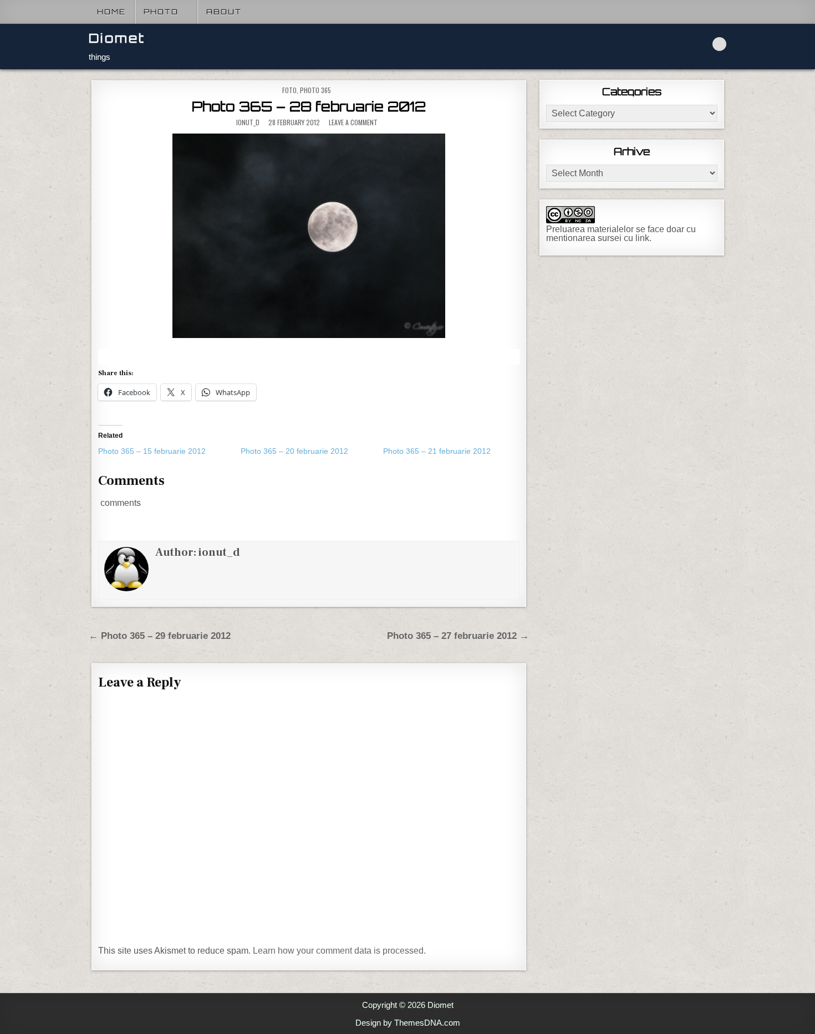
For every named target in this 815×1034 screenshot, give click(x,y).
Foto (289, 90)
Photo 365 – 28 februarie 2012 (309, 106)
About (224, 11)
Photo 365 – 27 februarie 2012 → (458, 636)
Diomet (117, 37)
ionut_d (247, 122)
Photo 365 (315, 90)
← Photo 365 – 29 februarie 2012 (160, 636)
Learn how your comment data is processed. (339, 950)
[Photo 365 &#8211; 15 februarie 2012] (169, 451)
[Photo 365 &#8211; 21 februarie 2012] (454, 451)
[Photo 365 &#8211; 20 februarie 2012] (312, 451)
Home (111, 11)
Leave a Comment (353, 122)
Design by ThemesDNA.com (407, 1022)
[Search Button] (719, 44)
